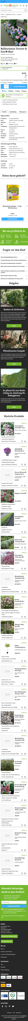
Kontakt (4, 1)
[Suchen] (25, 10)
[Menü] (1, 5)
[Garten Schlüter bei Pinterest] (9, 1006)
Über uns (2, 948)
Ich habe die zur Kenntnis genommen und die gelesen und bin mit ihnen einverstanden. (14, 911)
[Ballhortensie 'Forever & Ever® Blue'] (14, 32)
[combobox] (12, 10)
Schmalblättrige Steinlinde (20, 859)
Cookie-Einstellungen (5, 969)
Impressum (9, 1012)
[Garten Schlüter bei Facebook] (2, 1006)
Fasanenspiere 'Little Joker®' (19, 716)
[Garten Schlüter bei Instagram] (6, 1006)
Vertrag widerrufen (7, 941)
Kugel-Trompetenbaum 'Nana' (20, 646)
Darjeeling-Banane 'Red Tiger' (20, 669)
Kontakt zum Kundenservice (6, 932)
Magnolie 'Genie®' (20, 493)
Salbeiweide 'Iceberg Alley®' (20, 540)
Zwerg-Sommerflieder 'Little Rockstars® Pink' (20, 600)
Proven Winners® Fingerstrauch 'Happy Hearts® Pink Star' (20, 473)
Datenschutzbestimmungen (15, 909)
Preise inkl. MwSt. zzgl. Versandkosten (10, 80)
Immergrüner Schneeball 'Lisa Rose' (20, 427)
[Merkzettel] (20, 5)
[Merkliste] (22, 441)
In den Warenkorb (19, 86)
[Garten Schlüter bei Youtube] (13, 1006)
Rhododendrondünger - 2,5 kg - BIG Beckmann (12, 207)
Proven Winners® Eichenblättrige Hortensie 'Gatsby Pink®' (20, 785)
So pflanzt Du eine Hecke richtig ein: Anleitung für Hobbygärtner (14, 393)
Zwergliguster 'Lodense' (19, 517)
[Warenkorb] (26, 5)
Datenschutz (18, 1012)
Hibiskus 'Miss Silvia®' (19, 625)
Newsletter (3, 967)
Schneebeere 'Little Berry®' (19, 556)
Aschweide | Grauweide (18, 762)
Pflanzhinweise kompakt (14, 351)
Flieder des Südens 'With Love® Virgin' (20, 809)
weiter (14, 325)
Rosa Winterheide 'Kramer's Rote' (20, 693)
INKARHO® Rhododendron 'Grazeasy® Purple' (21, 450)
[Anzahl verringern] (2, 86)
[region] (14, 32)
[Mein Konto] (23, 5)
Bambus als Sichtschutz (14, 309)
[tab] (4, 111)
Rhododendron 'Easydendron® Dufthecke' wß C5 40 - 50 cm (20, 739)
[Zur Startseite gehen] (11, 5)
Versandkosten (23, 1015)
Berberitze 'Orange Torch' (20, 834)
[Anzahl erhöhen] (10, 86)
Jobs (2, 964)
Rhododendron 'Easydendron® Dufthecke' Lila (19, 577)
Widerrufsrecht (4, 957)
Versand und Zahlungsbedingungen (8, 954)
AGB (18, 911)
